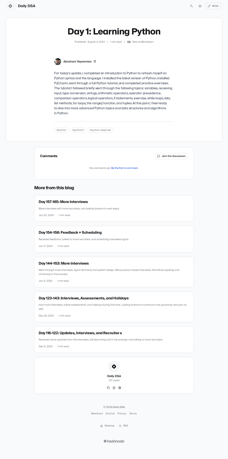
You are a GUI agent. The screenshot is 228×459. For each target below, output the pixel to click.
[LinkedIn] (94, 61)
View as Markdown (142, 42)
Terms (133, 414)
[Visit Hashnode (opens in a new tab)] (114, 441)
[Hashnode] (119, 388)
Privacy (121, 414)
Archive (110, 414)
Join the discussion (174, 156)
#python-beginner (100, 130)
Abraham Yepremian (77, 61)
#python (61, 130)
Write (215, 6)
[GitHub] (108, 388)
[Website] (114, 388)
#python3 (78, 130)
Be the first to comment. (124, 168)
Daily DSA (26, 6)
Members (97, 414)
